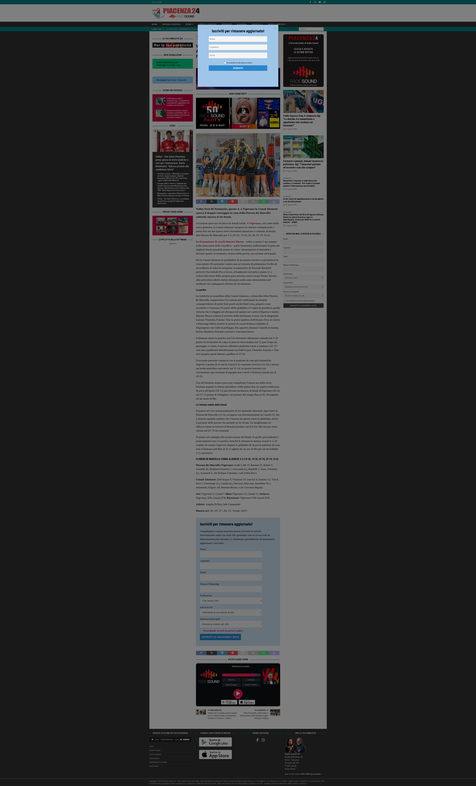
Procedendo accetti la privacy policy (239, 63)
